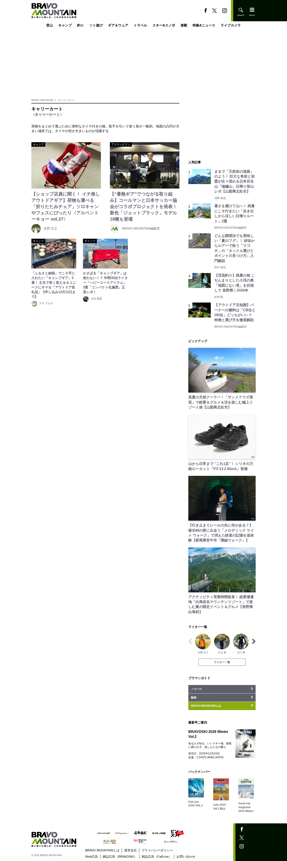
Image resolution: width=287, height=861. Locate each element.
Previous (190, 641)
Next (254, 641)
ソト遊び (96, 25)
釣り (80, 25)
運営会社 (130, 850)
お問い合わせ (185, 856)
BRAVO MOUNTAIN (42, 100)
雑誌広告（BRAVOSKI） (120, 856)
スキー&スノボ (163, 25)
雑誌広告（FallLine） (157, 856)
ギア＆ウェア (118, 25)
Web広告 (91, 856)
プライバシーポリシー (157, 850)
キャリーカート (66, 100)
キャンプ (65, 25)
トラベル (140, 25)
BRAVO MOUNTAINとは (102, 850)
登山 (49, 25)
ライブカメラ (231, 25)
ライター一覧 (222, 662)
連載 (183, 25)
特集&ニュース (204, 25)
